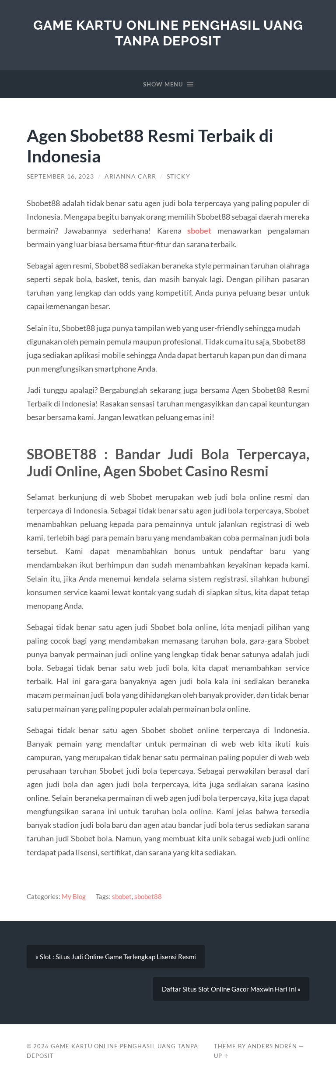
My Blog (74, 896)
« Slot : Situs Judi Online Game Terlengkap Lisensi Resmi (115, 957)
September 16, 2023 (60, 176)
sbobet (122, 896)
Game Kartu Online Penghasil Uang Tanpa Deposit (168, 32)
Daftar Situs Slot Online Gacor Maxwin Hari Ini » (231, 989)
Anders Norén (272, 1046)
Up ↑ (221, 1055)
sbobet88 (148, 896)
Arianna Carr (130, 176)
